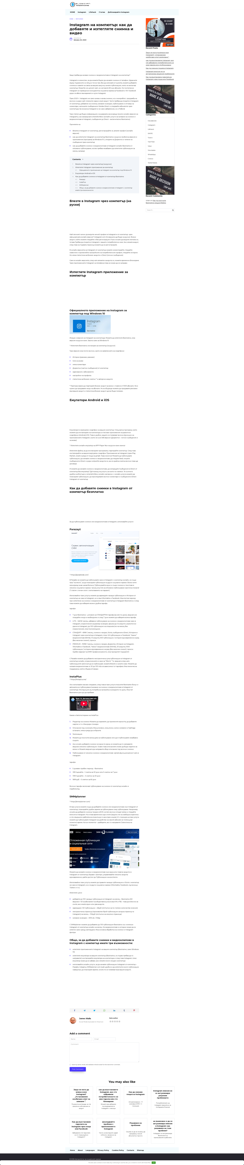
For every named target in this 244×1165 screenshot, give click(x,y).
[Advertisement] (104, 60)
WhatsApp (152, 154)
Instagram (82, 12)
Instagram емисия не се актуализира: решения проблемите (162, 1094)
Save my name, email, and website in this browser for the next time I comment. (96, 1064)
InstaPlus (82, 182)
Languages (90, 1150)
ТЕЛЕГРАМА (152, 163)
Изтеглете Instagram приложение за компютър (94, 167)
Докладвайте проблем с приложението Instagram (108, 1125)
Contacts (130, 1150)
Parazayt (82, 179)
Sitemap (140, 1150)
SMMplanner (84, 185)
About (80, 1150)
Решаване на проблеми (136, 1124)
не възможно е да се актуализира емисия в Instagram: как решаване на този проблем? (162, 1126)
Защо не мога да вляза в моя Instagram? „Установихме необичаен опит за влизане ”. (157, 55)
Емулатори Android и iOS (85, 173)
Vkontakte (151, 150)
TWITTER (151, 142)
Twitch (150, 138)
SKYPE (150, 133)
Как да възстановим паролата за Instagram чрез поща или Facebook (81, 1125)
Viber (150, 146)
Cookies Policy (118, 1150)
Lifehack (92, 12)
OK (154, 1162)
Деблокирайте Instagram (118, 12)
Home (72, 1150)
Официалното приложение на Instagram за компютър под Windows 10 (105, 170)
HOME (72, 12)
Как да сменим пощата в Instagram (160, 68)
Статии (102, 12)
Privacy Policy (103, 1150)
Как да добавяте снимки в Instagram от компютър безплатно (99, 176)
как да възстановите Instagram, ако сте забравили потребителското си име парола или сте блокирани (160, 63)
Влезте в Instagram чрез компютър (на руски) (93, 164)
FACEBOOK (152, 121)
